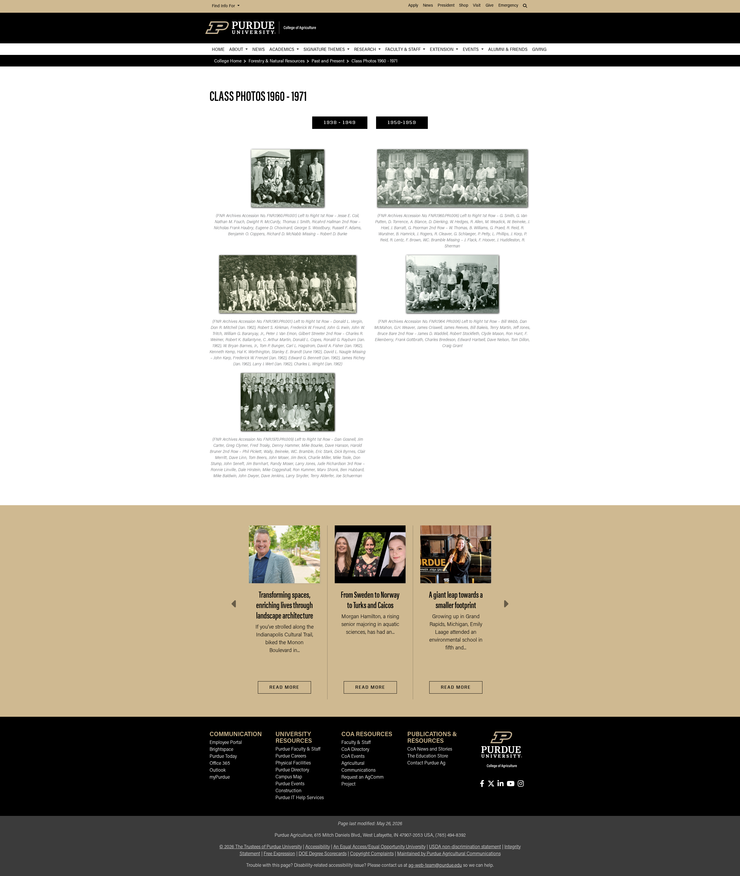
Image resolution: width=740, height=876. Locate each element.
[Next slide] (505, 604)
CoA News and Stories (429, 749)
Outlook (218, 770)
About (236, 49)
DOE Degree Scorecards (323, 854)
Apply (413, 5)
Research (365, 49)
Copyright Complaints (372, 854)
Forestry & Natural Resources (277, 60)
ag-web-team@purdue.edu (435, 865)
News (428, 5)
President (446, 5)
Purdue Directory (292, 770)
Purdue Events (289, 784)
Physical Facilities (293, 763)
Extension (442, 49)
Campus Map (288, 777)
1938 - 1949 (340, 122)
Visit (476, 5)
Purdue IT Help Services (299, 798)
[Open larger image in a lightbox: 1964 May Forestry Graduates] (452, 284)
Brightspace (221, 749)
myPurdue (220, 777)
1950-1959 (402, 122)
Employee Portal (226, 742)
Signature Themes (325, 49)
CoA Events (353, 756)
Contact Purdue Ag (426, 763)
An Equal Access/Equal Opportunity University (379, 847)
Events (471, 49)
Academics (282, 49)
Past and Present (328, 60)
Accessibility (317, 847)
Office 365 (220, 763)
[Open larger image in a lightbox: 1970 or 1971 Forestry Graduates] (287, 402)
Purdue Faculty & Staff (297, 749)
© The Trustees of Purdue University (260, 847)
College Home (228, 60)
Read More (284, 687)
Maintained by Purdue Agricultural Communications (449, 854)
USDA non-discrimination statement (465, 847)
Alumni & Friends (508, 49)
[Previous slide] (234, 604)
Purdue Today (223, 756)
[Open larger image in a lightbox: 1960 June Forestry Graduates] (452, 178)
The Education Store (427, 756)
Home (218, 49)
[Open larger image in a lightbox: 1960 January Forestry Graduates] (287, 178)
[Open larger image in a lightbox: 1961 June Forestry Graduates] (287, 284)
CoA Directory (355, 749)
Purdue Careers (290, 756)
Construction (288, 791)
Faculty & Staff (403, 49)
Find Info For (224, 6)
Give (489, 5)
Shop (463, 5)
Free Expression (279, 854)
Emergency (508, 5)
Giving (539, 49)
